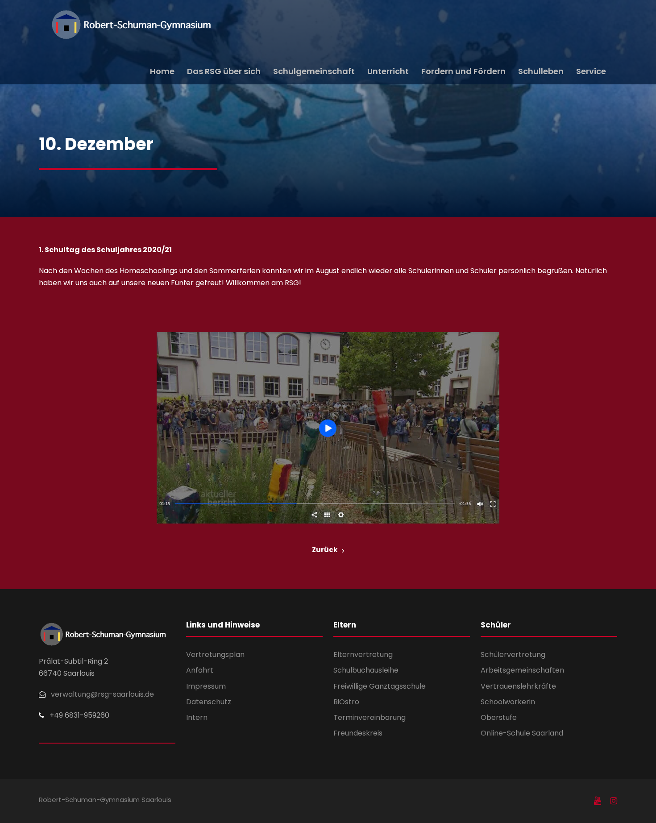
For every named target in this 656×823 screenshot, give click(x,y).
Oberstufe (499, 717)
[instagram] (613, 801)
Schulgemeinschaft (314, 71)
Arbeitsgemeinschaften (522, 670)
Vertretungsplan (215, 654)
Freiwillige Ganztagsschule (379, 686)
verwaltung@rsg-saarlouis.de (102, 694)
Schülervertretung (513, 654)
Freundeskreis (357, 733)
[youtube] (597, 801)
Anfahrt (199, 670)
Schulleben (541, 71)
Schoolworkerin (508, 702)
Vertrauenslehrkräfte (518, 686)
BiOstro (346, 702)
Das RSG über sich (224, 71)
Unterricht (388, 71)
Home (162, 71)
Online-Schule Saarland (522, 733)
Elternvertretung (363, 654)
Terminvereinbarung (369, 717)
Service (591, 71)
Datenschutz (208, 702)
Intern (197, 717)
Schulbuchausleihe (366, 670)
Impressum (206, 686)
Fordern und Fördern (463, 71)
